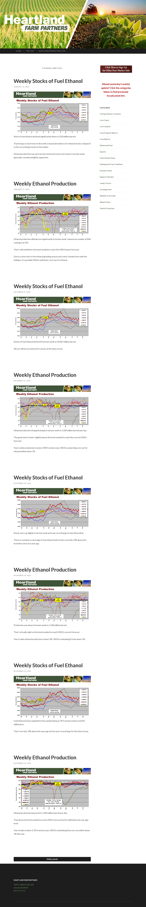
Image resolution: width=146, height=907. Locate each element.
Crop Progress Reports (109, 133)
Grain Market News (107, 158)
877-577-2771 (19, 891)
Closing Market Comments (110, 114)
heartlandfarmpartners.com (52, 51)
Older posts (52, 859)
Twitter (30, 51)
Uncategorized (105, 189)
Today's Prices (105, 183)
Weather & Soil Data (108, 196)
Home (18, 51)
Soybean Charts (106, 170)
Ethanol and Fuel (106, 145)
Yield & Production (107, 208)
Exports (103, 152)
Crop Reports (105, 139)
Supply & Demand (106, 177)
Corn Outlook (105, 126)
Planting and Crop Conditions (111, 164)
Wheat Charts (105, 202)
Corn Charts (104, 120)
